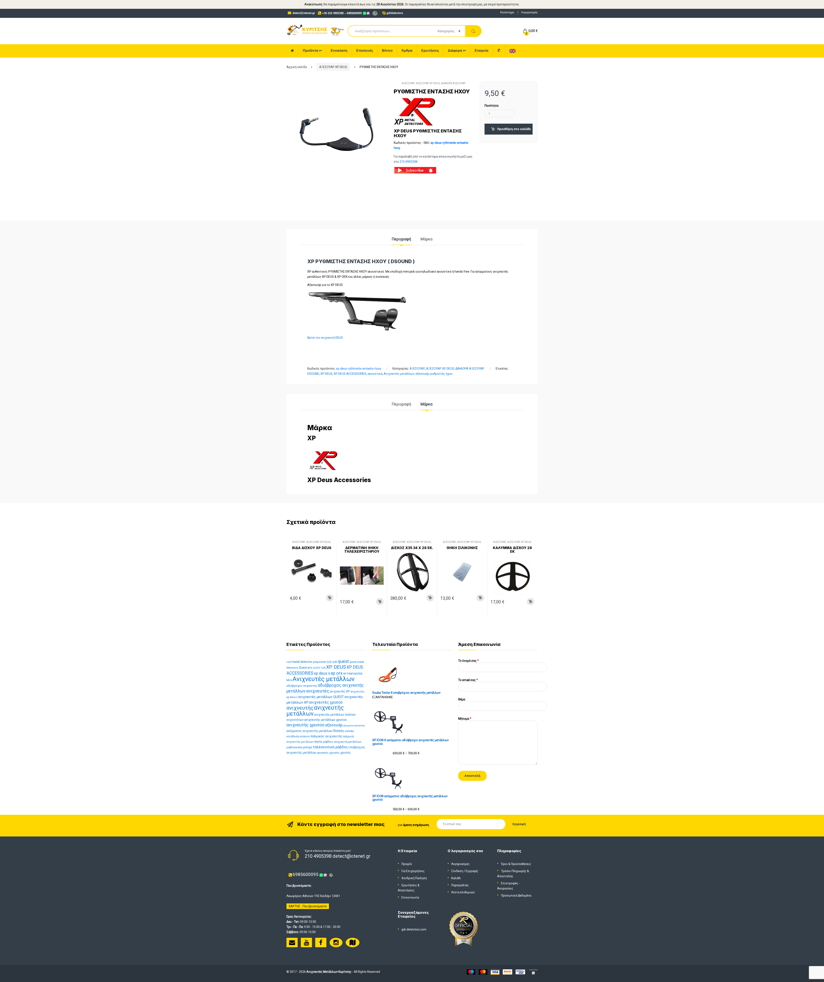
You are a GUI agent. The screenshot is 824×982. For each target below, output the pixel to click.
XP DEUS (326, 373)
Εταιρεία (481, 50)
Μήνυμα (464, 718)
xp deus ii (322, 673)
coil (288, 661)
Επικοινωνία (410, 897)
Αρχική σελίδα (296, 67)
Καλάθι (456, 878)
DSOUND (313, 373)
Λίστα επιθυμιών (463, 892)
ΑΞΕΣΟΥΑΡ (408, 83)
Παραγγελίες (460, 885)
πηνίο (318, 742)
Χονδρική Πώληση (414, 878)
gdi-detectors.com (413, 929)
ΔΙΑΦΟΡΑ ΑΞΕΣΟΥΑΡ (453, 83)
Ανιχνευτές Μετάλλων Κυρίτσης (328, 971)
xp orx (336, 673)
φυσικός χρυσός (328, 752)
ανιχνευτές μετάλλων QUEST (321, 697)
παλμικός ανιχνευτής (326, 736)
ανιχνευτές (317, 691)
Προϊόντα (312, 50)
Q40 (334, 661)
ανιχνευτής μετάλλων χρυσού (325, 720)
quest (343, 661)
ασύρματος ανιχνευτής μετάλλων (309, 731)
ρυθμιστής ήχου (441, 373)
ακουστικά (375, 373)
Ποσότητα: (492, 105)
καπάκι (349, 731)
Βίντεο (387, 50)
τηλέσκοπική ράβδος (330, 747)
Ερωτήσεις (430, 50)
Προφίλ (406, 864)
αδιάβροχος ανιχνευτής (301, 685)
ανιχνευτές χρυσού (325, 702)
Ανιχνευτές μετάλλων (399, 373)
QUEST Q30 (319, 667)
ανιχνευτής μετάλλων (315, 710)
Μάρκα (426, 239)
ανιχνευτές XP (340, 691)
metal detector (302, 662)
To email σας (468, 680)
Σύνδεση (457, 871)
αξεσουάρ (422, 373)
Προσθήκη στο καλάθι (514, 129)
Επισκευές (364, 50)
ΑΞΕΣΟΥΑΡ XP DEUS (333, 67)
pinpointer (319, 661)
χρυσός (345, 752)
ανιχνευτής (299, 708)
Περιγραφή (401, 239)
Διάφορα (457, 50)
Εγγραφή (472, 871)
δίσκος (338, 731)
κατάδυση (292, 736)
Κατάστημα (507, 12)
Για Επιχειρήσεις (413, 871)
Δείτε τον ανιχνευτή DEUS (325, 337)
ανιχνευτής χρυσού (305, 724)
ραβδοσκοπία (294, 747)
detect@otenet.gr (303, 13)
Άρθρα (406, 50)
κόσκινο (305, 736)
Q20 (329, 661)
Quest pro (305, 667)
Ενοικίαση (339, 50)
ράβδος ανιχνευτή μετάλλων (342, 741)
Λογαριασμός (529, 12)
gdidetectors (394, 13)
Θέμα (461, 699)
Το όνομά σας (468, 660)
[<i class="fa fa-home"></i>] (292, 50)
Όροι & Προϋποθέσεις (516, 864)
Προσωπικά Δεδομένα (516, 895)
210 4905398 (408, 161)
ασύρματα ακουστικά (354, 725)
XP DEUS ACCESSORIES (350, 373)
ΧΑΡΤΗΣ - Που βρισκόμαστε (308, 906)
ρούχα (307, 747)
